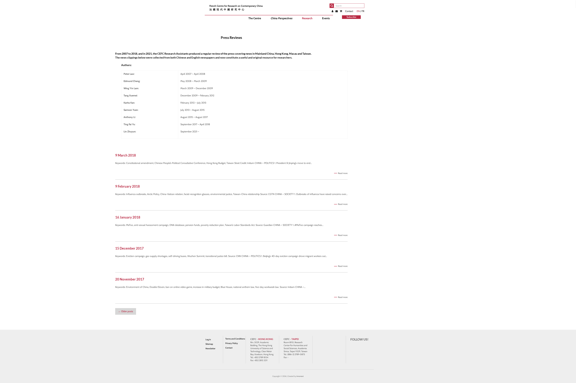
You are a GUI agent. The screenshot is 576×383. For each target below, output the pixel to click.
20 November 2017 (129, 279)
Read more (343, 173)
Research (307, 18)
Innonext (300, 376)
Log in (208, 339)
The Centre (254, 18)
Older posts (125, 311)
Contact (349, 11)
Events (326, 18)
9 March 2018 (125, 155)
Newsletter (210, 348)
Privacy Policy (231, 343)
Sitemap (209, 344)
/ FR (360, 11)
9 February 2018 (127, 186)
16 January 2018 (127, 217)
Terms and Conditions (235, 338)
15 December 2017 (129, 248)
